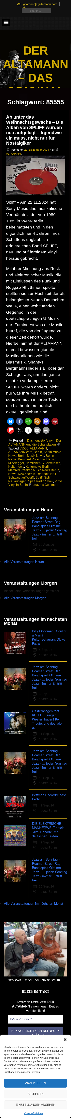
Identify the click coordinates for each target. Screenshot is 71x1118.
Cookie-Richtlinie (33, 1113)
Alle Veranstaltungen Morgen (25, 597)
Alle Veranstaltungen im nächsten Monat (33, 903)
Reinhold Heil (46, 474)
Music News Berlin (46, 470)
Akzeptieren (35, 1083)
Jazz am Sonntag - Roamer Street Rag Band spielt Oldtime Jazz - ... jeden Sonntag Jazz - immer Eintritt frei (49, 528)
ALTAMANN (13, 153)
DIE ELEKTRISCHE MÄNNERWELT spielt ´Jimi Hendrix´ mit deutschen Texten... (48, 829)
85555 (24, 448)
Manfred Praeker (19, 470)
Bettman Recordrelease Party (49, 796)
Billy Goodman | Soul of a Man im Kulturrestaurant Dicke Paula (49, 637)
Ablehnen (36, 1093)
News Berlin (26, 474)
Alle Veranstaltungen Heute (24, 561)
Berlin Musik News (31, 455)
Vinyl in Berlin (18, 484)
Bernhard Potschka (31, 459)
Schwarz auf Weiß (21, 477)
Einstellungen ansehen (35, 1104)
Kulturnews (16, 466)
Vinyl (58, 481)
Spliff (39, 477)
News (12, 474)
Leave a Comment (45, 484)
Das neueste (36, 440)
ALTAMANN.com (20, 452)
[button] (65, 1040)
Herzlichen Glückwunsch (42, 463)
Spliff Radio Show (40, 481)
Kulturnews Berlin (38, 466)
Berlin (38, 452)
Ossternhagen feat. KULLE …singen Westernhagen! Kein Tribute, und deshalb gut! (47, 719)
